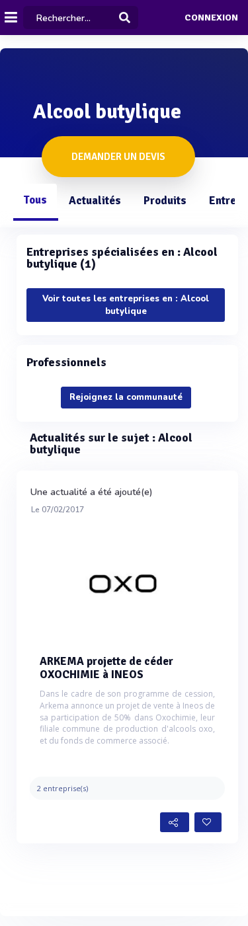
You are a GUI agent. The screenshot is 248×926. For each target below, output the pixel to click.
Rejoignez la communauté (126, 397)
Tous (35, 200)
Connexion (211, 17)
